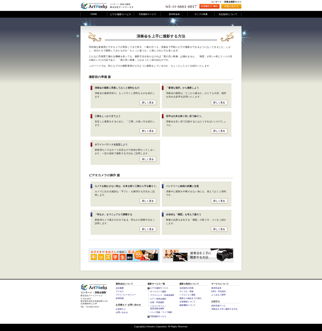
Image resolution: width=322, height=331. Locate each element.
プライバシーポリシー (126, 295)
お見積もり (121, 309)
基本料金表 (174, 14)
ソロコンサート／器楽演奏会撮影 (158, 307)
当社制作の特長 (186, 288)
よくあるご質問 (218, 295)
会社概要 (120, 288)
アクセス (120, 291)
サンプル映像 (201, 14)
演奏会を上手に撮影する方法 (224, 309)
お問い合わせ (122, 312)
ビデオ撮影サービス (159, 288)
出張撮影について (187, 301)
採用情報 (120, 298)
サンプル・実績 (186, 291)
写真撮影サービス (147, 14)
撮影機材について (187, 305)
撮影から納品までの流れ (190, 298)
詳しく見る (148, 102)
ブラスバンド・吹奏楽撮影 (162, 295)
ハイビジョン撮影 (187, 295)
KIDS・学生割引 (218, 291)
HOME (94, 14)
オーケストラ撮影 (158, 291)
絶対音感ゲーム (218, 305)
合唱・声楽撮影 (157, 302)
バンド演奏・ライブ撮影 (161, 312)
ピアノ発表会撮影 (158, 299)
